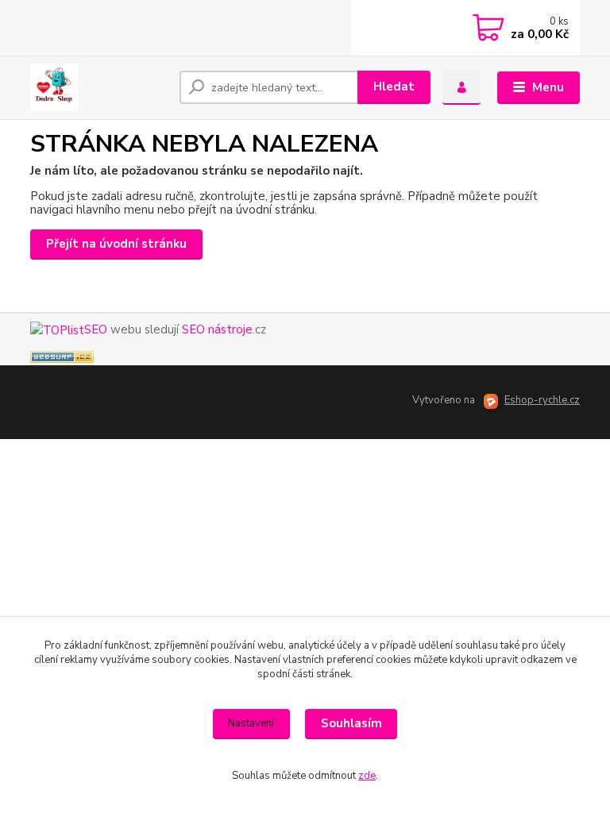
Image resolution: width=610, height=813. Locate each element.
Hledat (394, 86)
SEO (95, 329)
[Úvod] (99, 87)
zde (367, 776)
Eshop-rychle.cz (542, 400)
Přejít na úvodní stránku (116, 244)
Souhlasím (351, 723)
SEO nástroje (217, 329)
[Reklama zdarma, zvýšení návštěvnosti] (62, 356)
